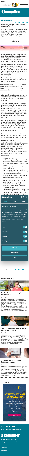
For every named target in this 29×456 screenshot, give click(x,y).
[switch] (25, 232)
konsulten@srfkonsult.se (13, 429)
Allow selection (15, 252)
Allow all (14, 247)
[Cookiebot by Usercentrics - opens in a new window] (20, 197)
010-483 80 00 (10, 427)
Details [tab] (14, 201)
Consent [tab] (5, 201)
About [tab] (23, 201)
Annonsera (4, 450)
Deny (14, 257)
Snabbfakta (4, 447)
